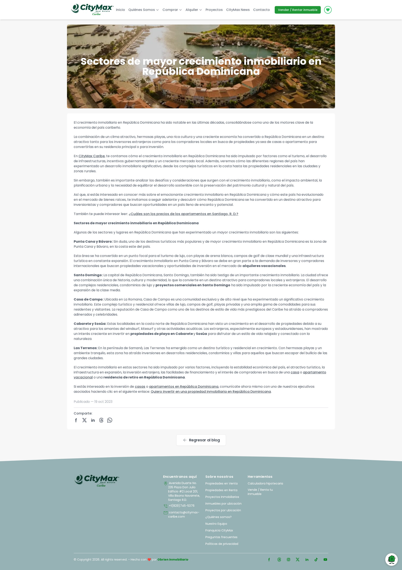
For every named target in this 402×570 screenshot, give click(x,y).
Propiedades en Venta (221, 483)
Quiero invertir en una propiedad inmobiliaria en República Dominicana (211, 391)
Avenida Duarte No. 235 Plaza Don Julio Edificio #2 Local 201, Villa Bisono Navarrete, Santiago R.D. (181, 491)
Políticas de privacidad (221, 544)
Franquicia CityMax (219, 530)
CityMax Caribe (92, 156)
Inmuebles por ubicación (223, 503)
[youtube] (325, 559)
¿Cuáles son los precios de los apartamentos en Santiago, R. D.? (183, 213)
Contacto (261, 9)
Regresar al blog (201, 440)
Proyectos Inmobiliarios (222, 497)
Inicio (120, 9)
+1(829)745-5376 (179, 506)
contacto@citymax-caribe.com (181, 514)
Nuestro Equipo (216, 524)
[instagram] (288, 559)
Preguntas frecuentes (221, 537)
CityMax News (238, 9)
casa (295, 372)
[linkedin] (92, 420)
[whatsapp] (109, 420)
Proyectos (214, 9)
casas (140, 386)
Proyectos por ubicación (223, 510)
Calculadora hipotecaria (265, 483)
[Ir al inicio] (97, 481)
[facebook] (76, 420)
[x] (84, 420)
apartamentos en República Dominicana (183, 386)
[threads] (101, 420)
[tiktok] (316, 559)
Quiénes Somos (141, 9)
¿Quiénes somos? (218, 517)
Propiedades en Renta (221, 490)
